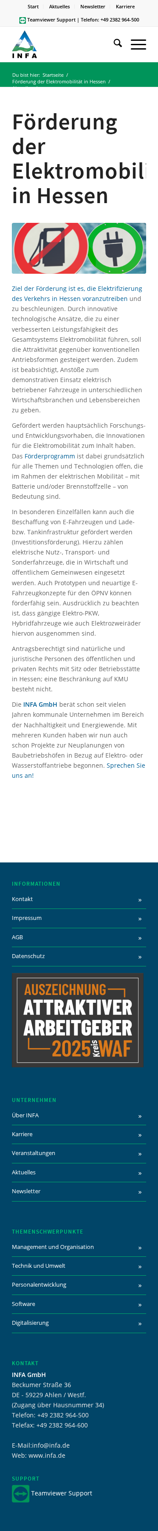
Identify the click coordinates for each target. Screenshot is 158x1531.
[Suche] (113, 44)
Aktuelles (59, 6)
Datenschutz (28, 956)
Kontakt (22, 899)
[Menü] (134, 44)
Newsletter (92, 6)
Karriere (125, 6)
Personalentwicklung (39, 1284)
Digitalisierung (30, 1323)
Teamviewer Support (51, 19)
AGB (17, 937)
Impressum (27, 918)
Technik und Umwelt (38, 1266)
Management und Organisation (53, 1247)
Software (23, 1304)
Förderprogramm (50, 456)
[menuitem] (33, 6)
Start (33, 6)
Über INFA (25, 1115)
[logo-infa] (65, 44)
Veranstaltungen (33, 1153)
